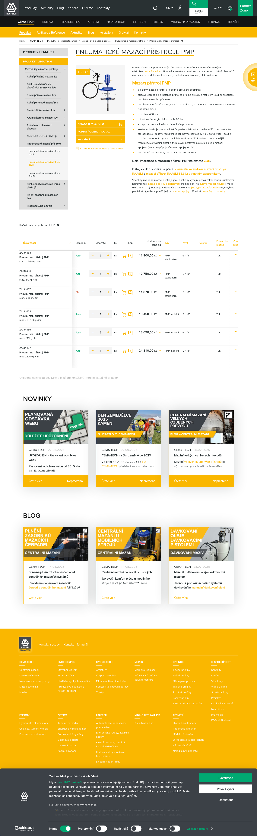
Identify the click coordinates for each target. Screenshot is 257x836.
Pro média (217, 714)
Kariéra (215, 675)
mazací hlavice (152, 71)
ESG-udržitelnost (221, 720)
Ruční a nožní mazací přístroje (39, 127)
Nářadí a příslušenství (185, 750)
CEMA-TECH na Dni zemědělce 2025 (126, 455)
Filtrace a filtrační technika (111, 681)
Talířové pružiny (182, 686)
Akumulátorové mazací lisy (42, 117)
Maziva (23, 692)
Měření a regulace (145, 669)
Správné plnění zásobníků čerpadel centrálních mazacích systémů (52, 574)
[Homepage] (25, 644)
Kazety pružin (181, 697)
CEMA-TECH (26, 21)
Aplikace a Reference (51, 32)
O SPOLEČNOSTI (221, 661)
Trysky (100, 692)
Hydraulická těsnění (184, 722)
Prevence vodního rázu (32, 734)
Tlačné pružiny (181, 669)
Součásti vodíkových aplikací (112, 686)
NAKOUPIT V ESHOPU (91, 123)
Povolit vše (225, 777)
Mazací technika (69, 41)
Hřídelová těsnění (183, 734)
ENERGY (48, 21)
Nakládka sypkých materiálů (74, 681)
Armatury (101, 669)
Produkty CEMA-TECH (37, 61)
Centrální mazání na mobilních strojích (127, 572)
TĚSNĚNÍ (233, 21)
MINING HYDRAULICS (185, 21)
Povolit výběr (225, 788)
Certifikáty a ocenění (223, 703)
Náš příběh (217, 709)
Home (22, 41)
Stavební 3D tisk (67, 669)
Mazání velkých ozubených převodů (198, 455)
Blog (91, 32)
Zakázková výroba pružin (187, 703)
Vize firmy (217, 681)
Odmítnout (226, 800)
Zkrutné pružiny (182, 692)
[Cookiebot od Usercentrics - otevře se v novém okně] (24, 828)
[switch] (101, 828)
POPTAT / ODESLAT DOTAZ (94, 131)
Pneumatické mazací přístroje (130, 41)
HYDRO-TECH (116, 21)
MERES (158, 21)
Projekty (216, 697)
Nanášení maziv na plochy (34, 681)
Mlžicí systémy (66, 675)
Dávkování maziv (29, 675)
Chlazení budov (67, 745)
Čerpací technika (106, 675)
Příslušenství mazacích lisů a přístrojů (43, 185)
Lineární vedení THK (108, 761)
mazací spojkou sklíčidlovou (164, 183)
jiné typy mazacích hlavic (206, 187)
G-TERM (93, 21)
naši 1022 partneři (69, 782)
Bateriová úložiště (68, 739)
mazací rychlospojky (213, 191)
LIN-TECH (139, 21)
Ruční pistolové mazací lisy (42, 102)
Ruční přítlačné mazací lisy (42, 76)
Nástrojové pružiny (184, 681)
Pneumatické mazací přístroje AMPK (44, 174)
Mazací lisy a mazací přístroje (96, 41)
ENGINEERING (71, 21)
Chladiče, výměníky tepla (33, 728)
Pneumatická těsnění (185, 728)
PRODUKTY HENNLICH (38, 52)
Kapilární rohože (67, 750)
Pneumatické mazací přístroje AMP (44, 153)
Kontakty (140, 32)
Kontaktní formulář (76, 644)
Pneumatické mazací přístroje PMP (44, 164)
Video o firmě (219, 686)
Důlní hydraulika (144, 722)
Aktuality (76, 32)
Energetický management (72, 728)
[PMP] (100, 89)
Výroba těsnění (182, 745)
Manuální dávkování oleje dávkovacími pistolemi (199, 574)
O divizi (124, 32)
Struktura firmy (219, 692)
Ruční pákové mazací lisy (41, 94)
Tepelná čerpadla (68, 722)
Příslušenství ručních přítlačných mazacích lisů (41, 86)
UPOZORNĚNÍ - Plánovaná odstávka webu (52, 457)
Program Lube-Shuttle (39, 205)
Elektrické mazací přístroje (42, 136)
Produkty (25, 32)
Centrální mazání (29, 669)
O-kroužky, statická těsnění (188, 739)
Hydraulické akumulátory (33, 722)
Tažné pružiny (181, 675)
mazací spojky (181, 191)
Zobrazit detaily (197, 828)
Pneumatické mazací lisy (41, 110)
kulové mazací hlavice (212, 183)
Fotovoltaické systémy (71, 734)
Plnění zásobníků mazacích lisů (42, 196)
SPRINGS (214, 21)
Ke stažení (106, 32)
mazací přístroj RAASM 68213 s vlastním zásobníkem (183, 173)
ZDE (207, 160)
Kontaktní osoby (49, 644)
